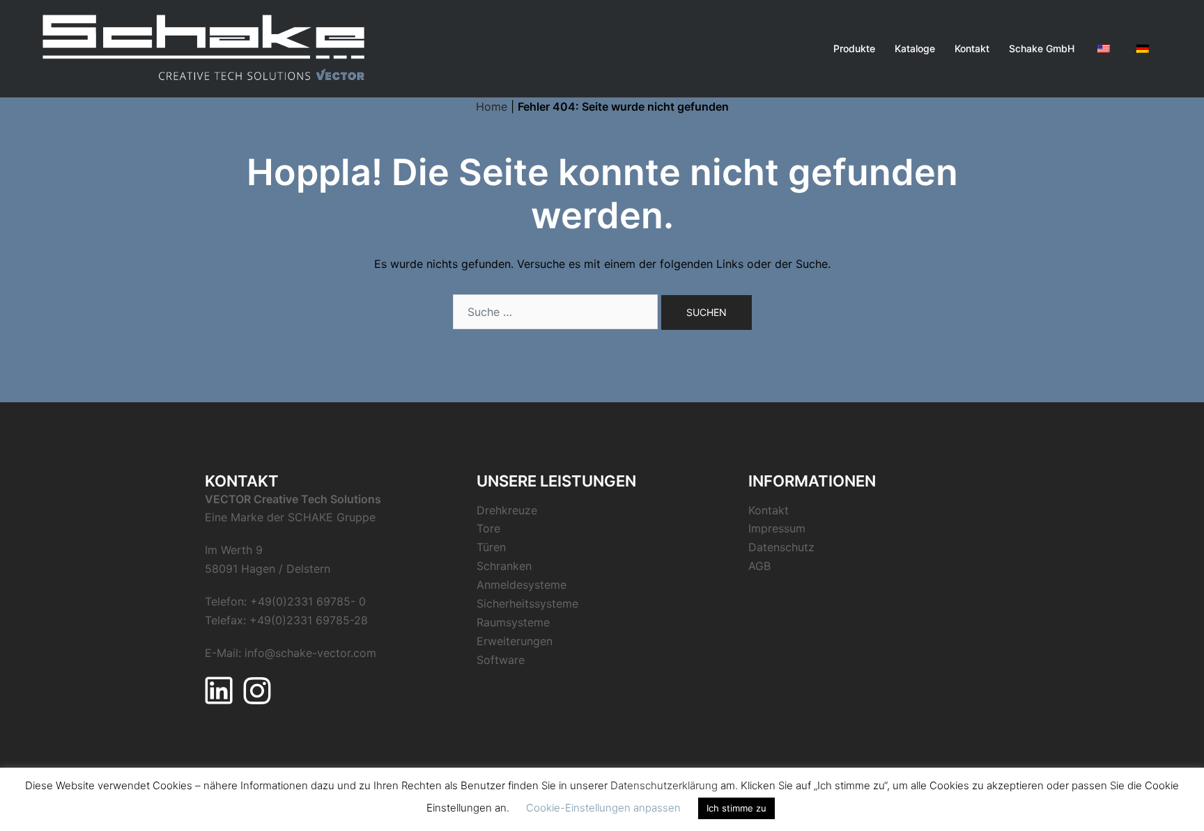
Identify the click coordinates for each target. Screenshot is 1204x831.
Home (491, 106)
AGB (759, 566)
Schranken (504, 566)
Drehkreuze (507, 510)
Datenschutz (781, 547)
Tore (488, 528)
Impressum (776, 528)
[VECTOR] (204, 47)
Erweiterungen (515, 641)
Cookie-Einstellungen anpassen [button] (603, 807)
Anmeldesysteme (521, 585)
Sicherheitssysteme (527, 603)
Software (501, 660)
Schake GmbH (1041, 48)
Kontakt (972, 48)
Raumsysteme (513, 622)
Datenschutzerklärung (664, 785)
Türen (491, 547)
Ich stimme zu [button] (736, 808)
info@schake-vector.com (310, 653)
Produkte (854, 48)
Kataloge (915, 48)
